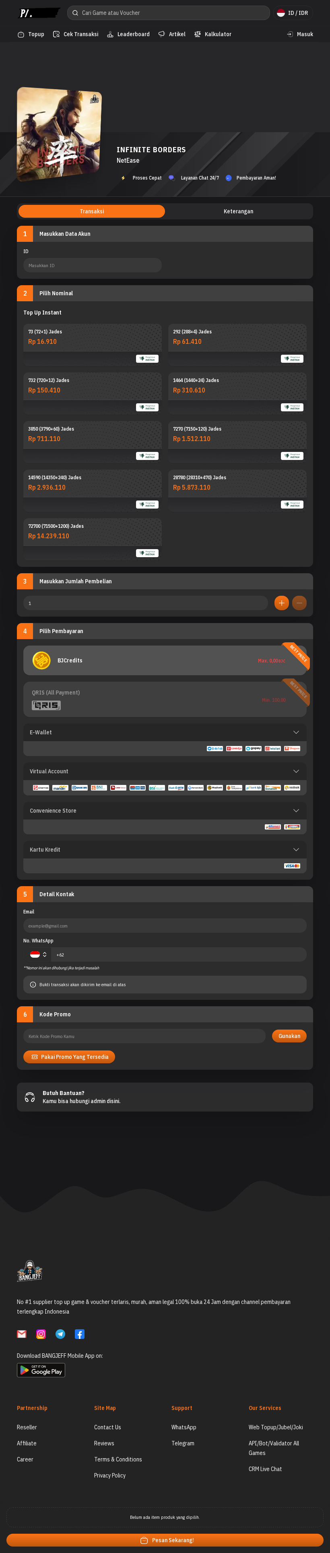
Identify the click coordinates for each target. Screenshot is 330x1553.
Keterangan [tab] (238, 211)
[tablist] (165, 211)
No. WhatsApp (38, 941)
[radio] (92, 345)
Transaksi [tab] (92, 211)
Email (28, 912)
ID (26, 251)
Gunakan (289, 1036)
